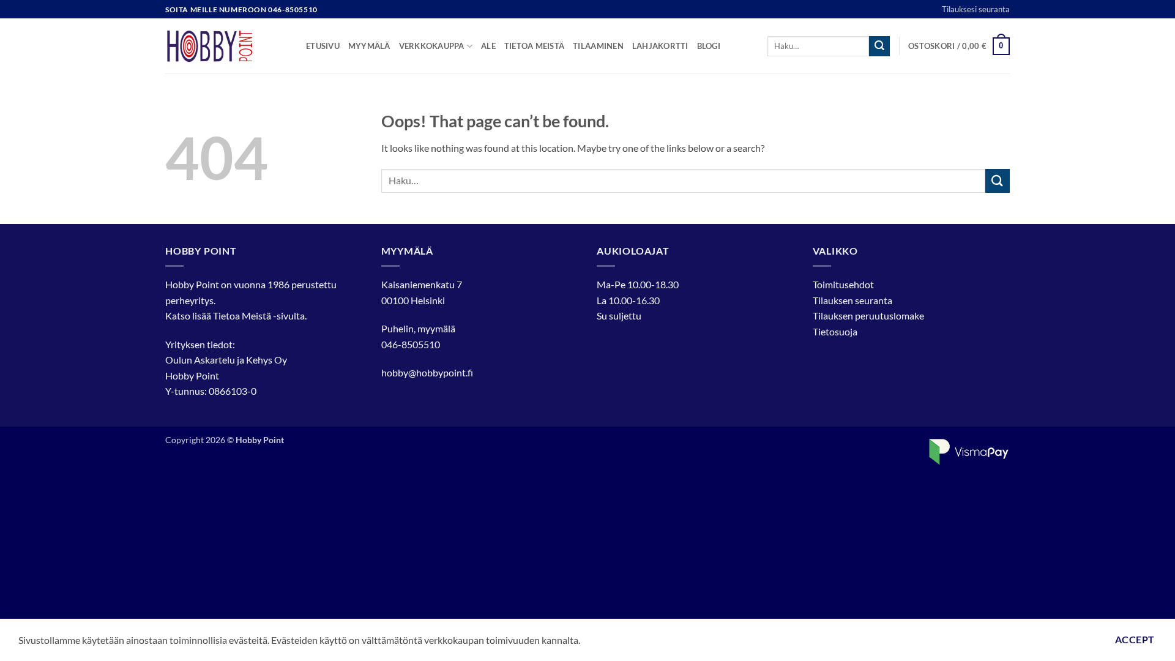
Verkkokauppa (431, 46)
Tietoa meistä (534, 46)
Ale (488, 46)
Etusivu (323, 46)
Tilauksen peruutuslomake (868, 315)
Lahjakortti (660, 46)
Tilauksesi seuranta (976, 9)
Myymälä (369, 46)
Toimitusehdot (843, 284)
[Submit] (879, 46)
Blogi (708, 46)
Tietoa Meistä (242, 315)
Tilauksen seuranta (852, 300)
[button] (959, 46)
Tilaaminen (598, 46)
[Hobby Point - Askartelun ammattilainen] (226, 45)
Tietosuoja (835, 331)
